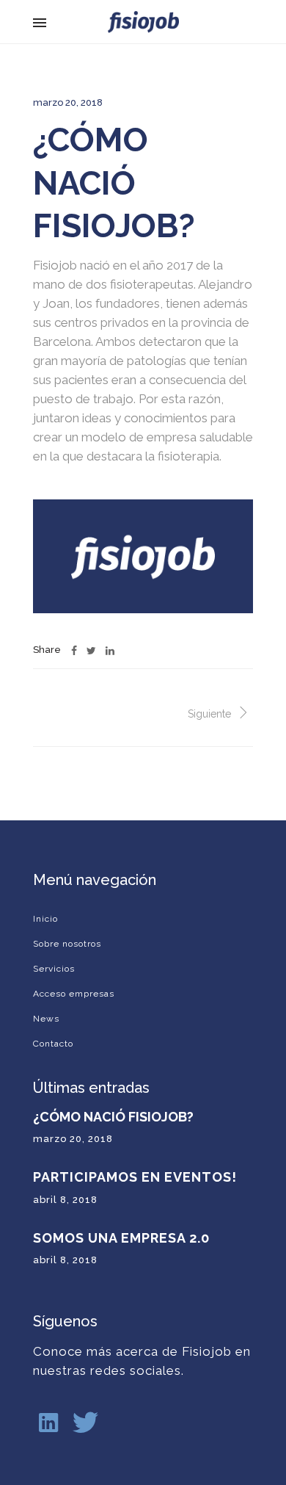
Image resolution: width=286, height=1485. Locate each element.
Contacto (53, 1043)
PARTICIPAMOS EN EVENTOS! (135, 1177)
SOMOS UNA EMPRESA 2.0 (121, 1238)
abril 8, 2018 (65, 1199)
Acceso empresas (73, 994)
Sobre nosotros (67, 944)
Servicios (54, 969)
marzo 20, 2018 (68, 102)
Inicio (45, 919)
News (46, 1019)
